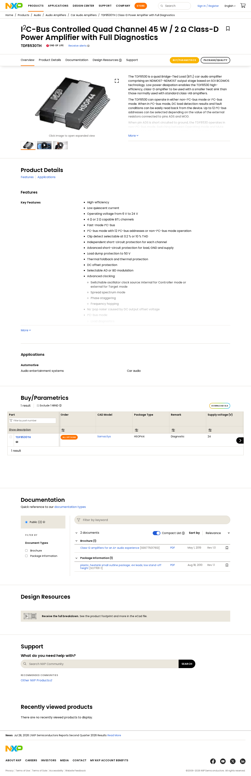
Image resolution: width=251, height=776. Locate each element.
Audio (37, 15)
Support (132, 60)
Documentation (76, 60)
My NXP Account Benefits (109, 760)
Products (23, 15)
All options (69, 437)
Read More (114, 735)
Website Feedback (75, 770)
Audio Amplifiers (56, 15)
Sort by (194, 533)
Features (27, 177)
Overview (27, 60)
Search (187, 664)
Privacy (10, 770)
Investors (48, 760)
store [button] (141, 5)
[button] (230, 5)
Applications (46, 177)
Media (64, 760)
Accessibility (56, 770)
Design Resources (105, 60)
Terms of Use (23, 770)
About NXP (13, 760)
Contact (80, 760)
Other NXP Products (35, 680)
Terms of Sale (39, 770)
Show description (20, 429)
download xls (219, 405)
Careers (31, 760)
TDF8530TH (23, 437)
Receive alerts (78, 46)
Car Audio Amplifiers (84, 15)
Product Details (50, 60)
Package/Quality (215, 60)
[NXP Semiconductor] (14, 6)
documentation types (70, 507)
